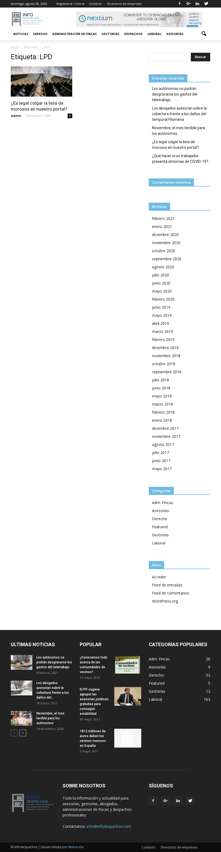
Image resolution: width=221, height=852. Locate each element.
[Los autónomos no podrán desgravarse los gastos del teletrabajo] (21, 662)
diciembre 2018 (165, 347)
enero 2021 (162, 226)
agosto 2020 (163, 266)
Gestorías (110, 34)
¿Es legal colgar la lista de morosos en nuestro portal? (175, 145)
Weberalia (76, 847)
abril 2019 (160, 323)
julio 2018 (160, 379)
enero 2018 (162, 420)
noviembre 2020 (166, 242)
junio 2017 (161, 460)
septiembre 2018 (166, 371)
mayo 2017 (162, 468)
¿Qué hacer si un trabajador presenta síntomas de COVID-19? (180, 159)
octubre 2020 (163, 250)
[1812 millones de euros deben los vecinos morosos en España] (127, 738)
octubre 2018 (163, 363)
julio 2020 (160, 274)
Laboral (154, 34)
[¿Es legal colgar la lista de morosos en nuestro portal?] (41, 81)
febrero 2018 (163, 412)
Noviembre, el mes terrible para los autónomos (178, 131)
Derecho (40, 34)
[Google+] (188, 4)
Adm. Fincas (162, 502)
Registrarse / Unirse (70, 4)
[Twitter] (206, 4)
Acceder (159, 576)
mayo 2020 (162, 291)
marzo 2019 (162, 331)
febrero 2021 (163, 218)
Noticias (20, 34)
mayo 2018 (162, 396)
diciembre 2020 (165, 234)
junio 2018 (161, 387)
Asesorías (175, 34)
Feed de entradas (167, 584)
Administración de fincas (74, 34)
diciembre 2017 (165, 428)
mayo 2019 (162, 315)
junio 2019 (161, 307)
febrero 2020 (163, 299)
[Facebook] (179, 4)
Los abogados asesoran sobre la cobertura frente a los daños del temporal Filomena (179, 114)
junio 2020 (161, 283)
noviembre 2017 (166, 436)
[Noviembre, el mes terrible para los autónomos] (21, 718)
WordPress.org (165, 601)
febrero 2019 (163, 339)
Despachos (133, 34)
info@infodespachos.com (109, 826)
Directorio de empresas (124, 4)
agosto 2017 (163, 444)
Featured (160, 526)
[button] (203, 33)
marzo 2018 (162, 404)
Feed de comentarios (170, 593)
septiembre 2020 (166, 258)
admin (16, 116)
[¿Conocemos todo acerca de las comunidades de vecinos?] (127, 664)
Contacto (95, 4)
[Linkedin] (197, 4)
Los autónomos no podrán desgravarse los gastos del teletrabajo (174, 94)
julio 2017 (160, 452)
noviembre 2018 (166, 355)
